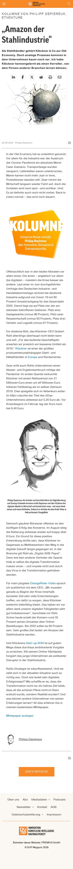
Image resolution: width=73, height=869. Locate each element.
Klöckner (21, 348)
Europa (32, 357)
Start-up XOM (35, 643)
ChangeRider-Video (43, 583)
